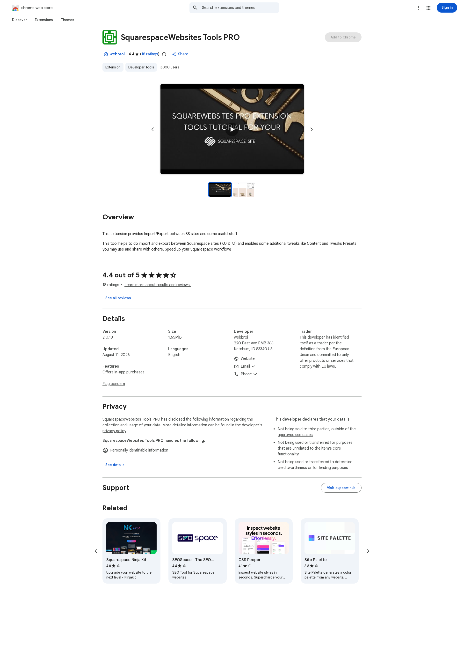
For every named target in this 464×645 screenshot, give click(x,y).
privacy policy (114, 431)
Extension (113, 67)
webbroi (117, 54)
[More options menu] (418, 8)
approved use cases (295, 434)
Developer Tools (141, 67)
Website (248, 358)
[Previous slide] (153, 129)
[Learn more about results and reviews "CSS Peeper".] (250, 566)
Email (245, 366)
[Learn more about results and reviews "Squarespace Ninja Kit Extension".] (118, 566)
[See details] (114, 465)
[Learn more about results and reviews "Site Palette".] (316, 566)
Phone (246, 374)
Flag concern (113, 383)
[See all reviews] (118, 298)
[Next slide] (311, 129)
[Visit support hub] (341, 488)
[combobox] (240, 8)
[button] (428, 8)
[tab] (19, 19)
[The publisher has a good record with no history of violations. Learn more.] (106, 54)
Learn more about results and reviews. (157, 284)
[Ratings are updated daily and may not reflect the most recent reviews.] (164, 54)
